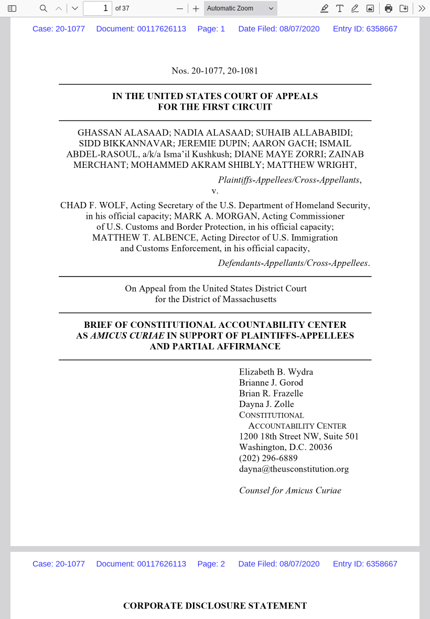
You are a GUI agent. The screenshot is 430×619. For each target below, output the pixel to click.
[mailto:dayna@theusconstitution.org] (294, 468)
